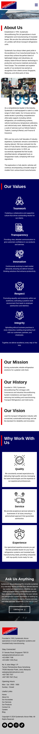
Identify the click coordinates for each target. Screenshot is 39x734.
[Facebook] (4, 725)
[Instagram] (16, 725)
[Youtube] (10, 725)
